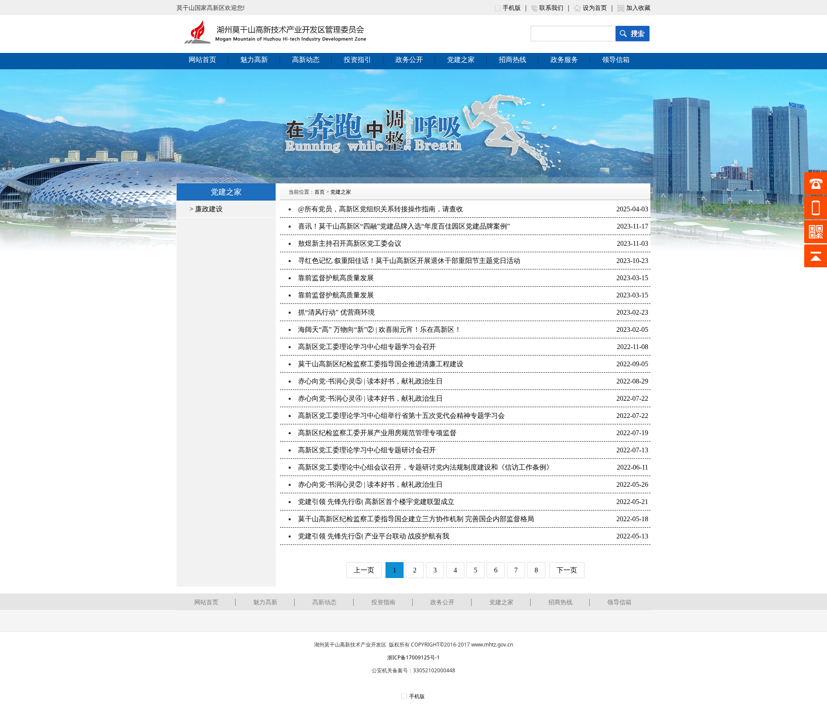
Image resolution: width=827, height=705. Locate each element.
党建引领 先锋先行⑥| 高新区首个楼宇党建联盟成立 (376, 501)
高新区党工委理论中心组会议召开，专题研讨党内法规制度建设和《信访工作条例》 (425, 467)
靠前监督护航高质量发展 (336, 277)
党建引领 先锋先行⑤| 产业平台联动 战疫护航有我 (373, 536)
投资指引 (357, 59)
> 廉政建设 (206, 209)
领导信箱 (616, 59)
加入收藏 (638, 7)
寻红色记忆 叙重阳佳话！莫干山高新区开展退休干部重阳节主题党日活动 (409, 260)
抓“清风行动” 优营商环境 (336, 312)
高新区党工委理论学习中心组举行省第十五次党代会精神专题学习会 (401, 415)
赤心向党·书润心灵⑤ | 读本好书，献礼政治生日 (370, 381)
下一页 (567, 570)
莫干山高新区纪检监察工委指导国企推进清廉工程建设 (380, 364)
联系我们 (551, 7)
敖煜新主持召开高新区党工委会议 (349, 243)
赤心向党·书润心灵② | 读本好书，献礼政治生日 (370, 484)
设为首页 (595, 7)
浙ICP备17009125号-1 (413, 657)
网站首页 (202, 59)
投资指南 (383, 602)
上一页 (364, 570)
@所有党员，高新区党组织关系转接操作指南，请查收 (380, 209)
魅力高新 (254, 59)
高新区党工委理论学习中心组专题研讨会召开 (367, 450)
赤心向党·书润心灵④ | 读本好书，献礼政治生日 (370, 398)
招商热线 (512, 59)
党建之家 (461, 59)
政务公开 (409, 59)
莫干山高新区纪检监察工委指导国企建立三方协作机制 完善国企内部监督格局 (416, 519)
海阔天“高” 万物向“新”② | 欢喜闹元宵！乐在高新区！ (379, 329)
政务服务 (564, 59)
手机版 (512, 7)
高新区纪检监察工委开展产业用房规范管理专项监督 (377, 432)
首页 (319, 192)
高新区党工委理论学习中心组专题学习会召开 (367, 346)
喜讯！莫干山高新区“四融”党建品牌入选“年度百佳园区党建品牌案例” (404, 226)
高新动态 (306, 59)
